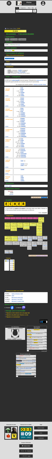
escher (9, 50)
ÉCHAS (22, 109)
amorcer (6, 185)
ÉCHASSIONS (24, 153)
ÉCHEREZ (23, 124)
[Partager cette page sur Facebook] (40, 322)
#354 (13, 295)
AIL (30, 337)
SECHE (20, 240)
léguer (44, 84)
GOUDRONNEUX (37, 329)
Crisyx (17, 367)
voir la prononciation (10, 58)
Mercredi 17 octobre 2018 (18, 301)
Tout (43, 346)
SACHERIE (26, 226)
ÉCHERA (22, 121)
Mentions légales (41, 427)
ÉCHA (22, 111)
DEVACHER (10, 191)
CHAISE (45, 245)
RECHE (30, 240)
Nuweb (29, 456)
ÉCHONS (22, 92)
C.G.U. (41, 432)
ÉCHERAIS (23, 128)
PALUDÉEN (29, 334)
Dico (8, 28)
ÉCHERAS (23, 120)
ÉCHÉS (22, 179)
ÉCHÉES (22, 180)
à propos (6, 95)
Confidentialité (41, 438)
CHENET (35, 238)
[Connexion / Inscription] (43, 3)
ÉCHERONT (23, 126)
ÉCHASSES (23, 150)
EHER (7, 261)
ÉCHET (19, 71)
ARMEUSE (36, 342)
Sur (7, 307)
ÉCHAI (22, 108)
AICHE (18, 73)
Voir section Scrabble (26, 34)
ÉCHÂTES (23, 114)
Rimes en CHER (8, 64)
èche (19, 44)
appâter (10, 185)
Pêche (14, 28)
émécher (36, 84)
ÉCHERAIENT (23, 136)
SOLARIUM (18, 364)
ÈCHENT (22, 95)
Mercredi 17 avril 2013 (17, 299)
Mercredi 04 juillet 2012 (17, 297)
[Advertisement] (26, 20)
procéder (40, 84)
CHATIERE (33, 225)
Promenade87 (22, 371)
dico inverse (44, 197)
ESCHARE (39, 231)
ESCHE (20, 238)
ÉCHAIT (22, 101)
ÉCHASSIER (22, 72)
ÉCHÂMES (23, 112)
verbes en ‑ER (39, 80)
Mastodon (29, 450)
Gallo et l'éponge (16, 293)
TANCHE (35, 245)
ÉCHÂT (22, 152)
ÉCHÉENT (20, 70)
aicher (6, 50)
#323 (21, 293)
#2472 (25, 358)
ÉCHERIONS (23, 133)
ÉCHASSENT (23, 156)
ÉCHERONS (23, 123)
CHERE (30, 238)
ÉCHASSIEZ (23, 155)
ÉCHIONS (23, 102)
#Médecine (33, 333)
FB (25, 450)
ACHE (11, 252)
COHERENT (14, 238)
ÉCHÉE (22, 177)
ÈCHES (22, 89)
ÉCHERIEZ (23, 134)
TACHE (45, 238)
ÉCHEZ (22, 94)
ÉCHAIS (22, 98)
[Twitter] (42, 322)
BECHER (11, 194)
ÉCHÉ (22, 176)
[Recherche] (34, 11)
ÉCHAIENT (23, 105)
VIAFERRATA (21, 355)
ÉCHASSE (23, 149)
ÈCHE (22, 87)
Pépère (17, 358)
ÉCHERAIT (23, 131)
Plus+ (45, 335)
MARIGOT (36, 340)
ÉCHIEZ (22, 104)
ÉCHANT (22, 169)
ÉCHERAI (23, 118)
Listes (11, 28)
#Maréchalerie (33, 345)
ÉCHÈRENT (23, 116)
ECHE (12, 261)
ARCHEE (25, 238)
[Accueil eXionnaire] (5, 28)
